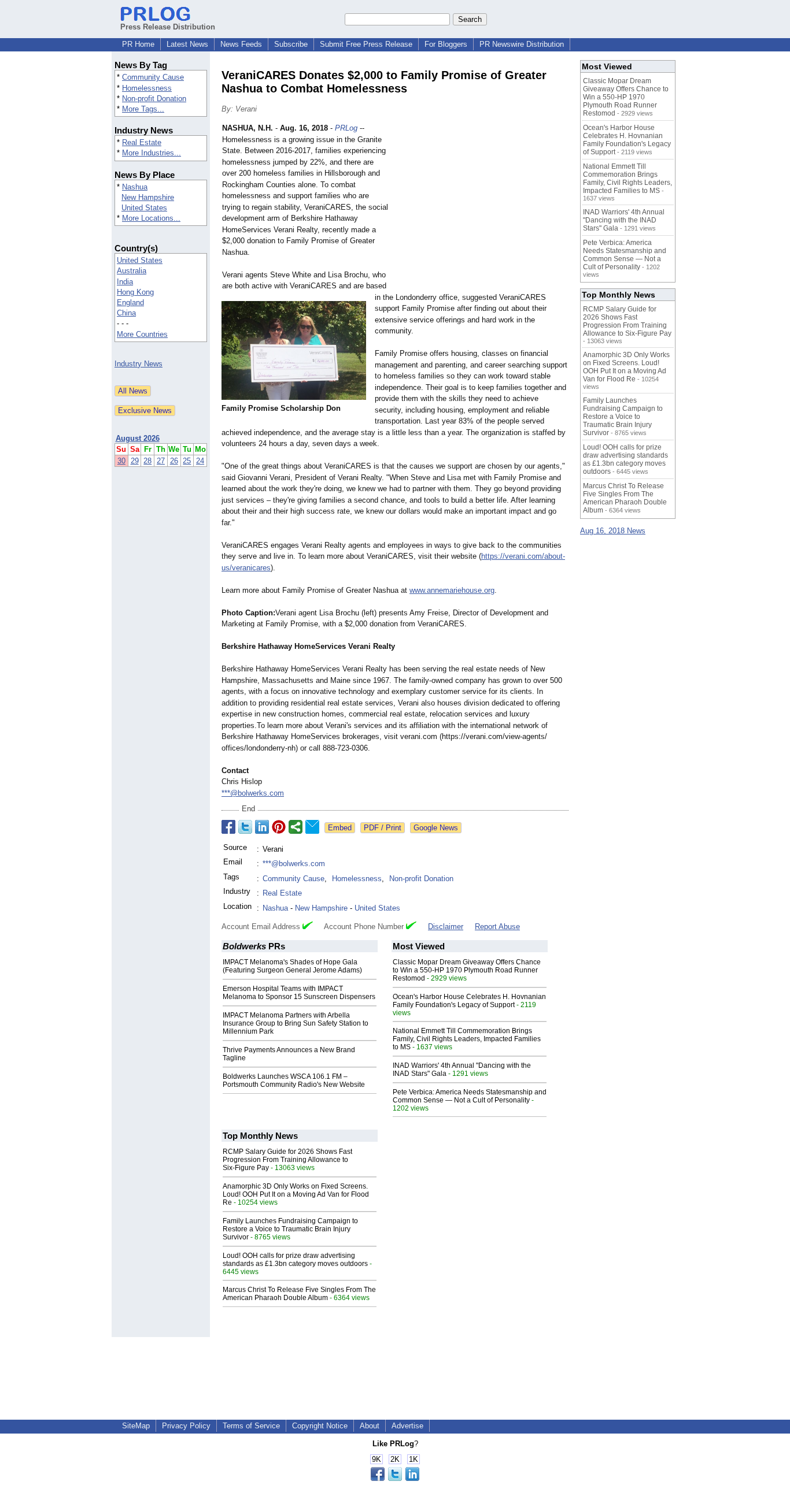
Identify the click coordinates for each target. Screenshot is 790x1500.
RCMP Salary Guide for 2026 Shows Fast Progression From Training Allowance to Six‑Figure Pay (287, 1160)
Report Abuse (497, 926)
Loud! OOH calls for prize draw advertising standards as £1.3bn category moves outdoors (295, 1260)
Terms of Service (251, 1425)
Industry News (139, 363)
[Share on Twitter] (245, 827)
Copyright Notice (320, 1425)
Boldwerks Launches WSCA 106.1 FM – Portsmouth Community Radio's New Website (294, 1080)
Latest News (187, 44)
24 (200, 460)
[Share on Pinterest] (279, 827)
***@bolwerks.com (253, 793)
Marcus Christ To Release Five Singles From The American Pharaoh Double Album (299, 1294)
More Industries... (151, 152)
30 (121, 460)
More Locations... (151, 218)
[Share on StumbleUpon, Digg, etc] (295, 827)
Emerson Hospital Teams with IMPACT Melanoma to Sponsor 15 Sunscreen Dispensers (299, 993)
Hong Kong (135, 292)
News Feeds (241, 44)
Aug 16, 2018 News (612, 530)
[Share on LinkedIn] (262, 827)
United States (144, 207)
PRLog (346, 128)
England (130, 302)
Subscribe (291, 44)
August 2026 (138, 438)
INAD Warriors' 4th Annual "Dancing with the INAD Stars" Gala (624, 220)
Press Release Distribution (167, 27)
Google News (436, 827)
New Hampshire (147, 197)
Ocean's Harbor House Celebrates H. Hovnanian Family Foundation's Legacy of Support (469, 1001)
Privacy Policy (186, 1425)
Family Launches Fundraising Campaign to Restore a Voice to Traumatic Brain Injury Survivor (290, 1229)
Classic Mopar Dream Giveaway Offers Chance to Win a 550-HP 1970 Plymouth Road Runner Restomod (467, 970)
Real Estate (141, 142)
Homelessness (147, 88)
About (369, 1425)
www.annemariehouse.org (451, 590)
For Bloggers (445, 44)
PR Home (138, 44)
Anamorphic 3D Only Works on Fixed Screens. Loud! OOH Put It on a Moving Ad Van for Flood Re (296, 1194)
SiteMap (136, 1425)
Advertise (407, 1425)
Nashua (134, 187)
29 (135, 460)
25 (187, 460)
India (125, 281)
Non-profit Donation (154, 98)
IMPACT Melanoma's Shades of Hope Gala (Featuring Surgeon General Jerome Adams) (292, 966)
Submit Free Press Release (366, 44)
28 (147, 460)
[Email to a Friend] (312, 827)
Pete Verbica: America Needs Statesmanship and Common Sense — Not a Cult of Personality (470, 1096)
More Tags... (143, 109)
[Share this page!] (395, 1478)
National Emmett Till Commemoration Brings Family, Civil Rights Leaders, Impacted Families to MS (467, 1039)
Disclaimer (445, 926)
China (126, 313)
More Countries (142, 334)
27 (161, 460)
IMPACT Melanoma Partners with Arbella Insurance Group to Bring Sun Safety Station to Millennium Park (295, 1023)
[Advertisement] (481, 207)
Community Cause (153, 77)
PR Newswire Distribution (521, 44)
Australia (131, 270)
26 (174, 460)
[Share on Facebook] (228, 827)
